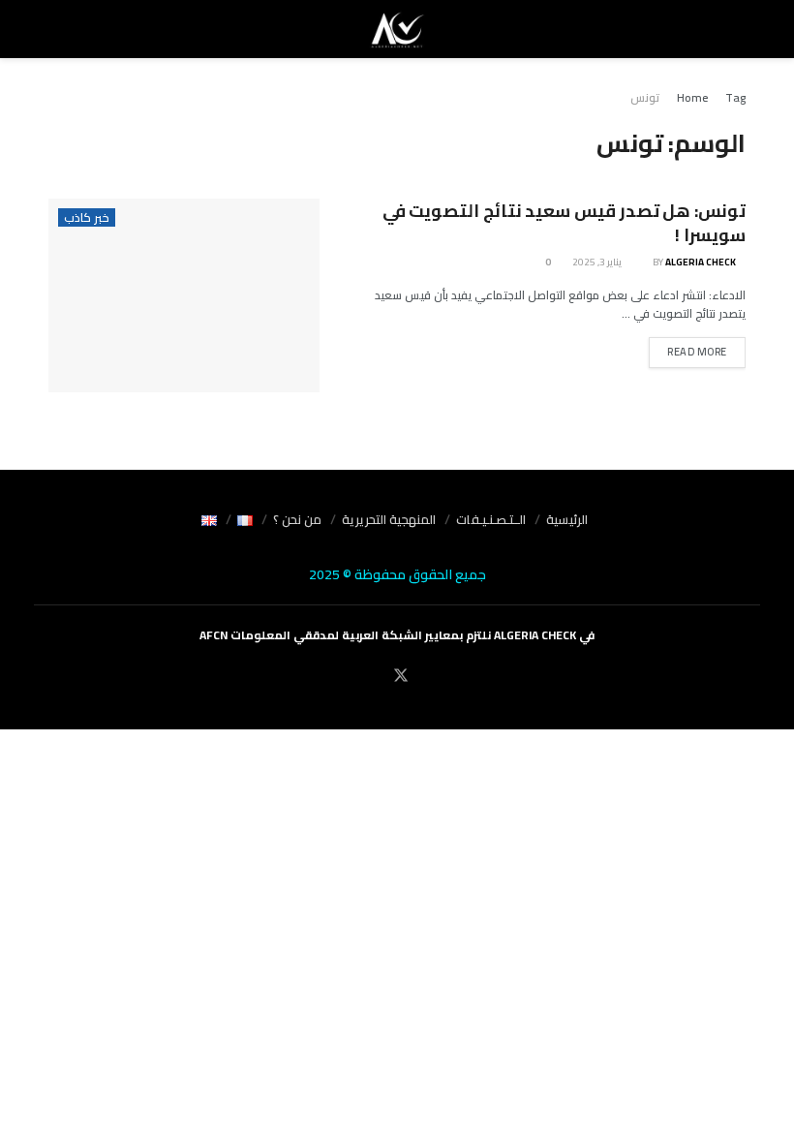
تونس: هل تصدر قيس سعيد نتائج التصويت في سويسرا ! (564, 223)
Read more (697, 351)
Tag (735, 97)
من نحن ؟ (297, 519)
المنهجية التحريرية (389, 519)
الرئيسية (567, 519)
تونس (644, 97)
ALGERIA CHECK (700, 262)
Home (692, 97)
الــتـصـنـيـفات (491, 519)
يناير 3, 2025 (598, 262)
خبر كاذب (86, 217)
